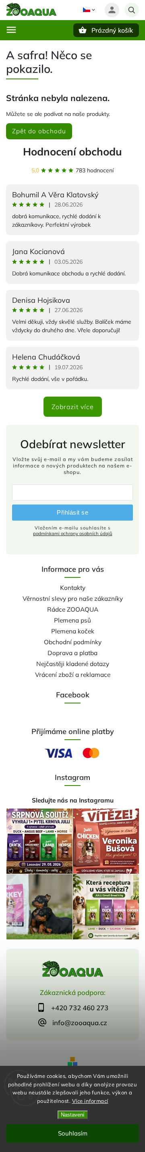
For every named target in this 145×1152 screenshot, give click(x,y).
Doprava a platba (72, 653)
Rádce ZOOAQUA (72, 609)
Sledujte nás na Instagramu (73, 800)
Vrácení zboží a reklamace (72, 674)
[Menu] (11, 30)
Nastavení (73, 1115)
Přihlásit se (72, 512)
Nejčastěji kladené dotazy (72, 664)
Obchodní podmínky (73, 642)
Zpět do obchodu (39, 131)
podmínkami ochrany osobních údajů (72, 533)
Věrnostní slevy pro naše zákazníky (73, 598)
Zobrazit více (73, 407)
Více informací (90, 1101)
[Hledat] (131, 10)
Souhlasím (72, 1133)
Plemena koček (72, 631)
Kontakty (72, 588)
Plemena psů (72, 620)
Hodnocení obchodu (72, 151)
